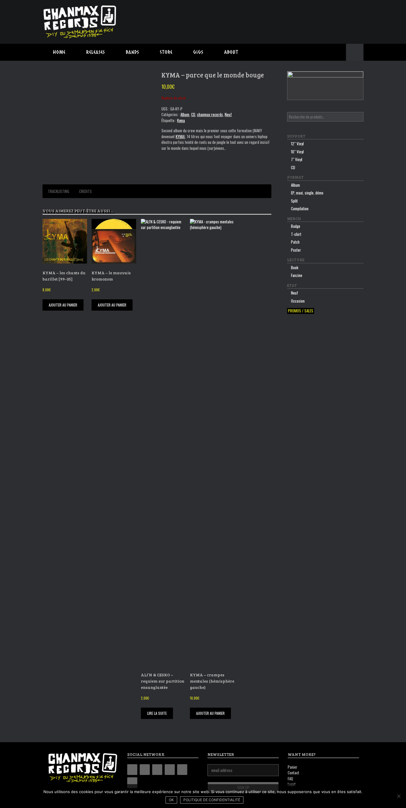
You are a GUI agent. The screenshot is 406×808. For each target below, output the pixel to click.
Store (166, 52)
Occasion (298, 301)
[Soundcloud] (132, 782)
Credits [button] (85, 191)
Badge (295, 226)
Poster (296, 250)
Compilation (300, 208)
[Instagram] (157, 769)
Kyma (181, 120)
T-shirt (296, 234)
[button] (354, 52)
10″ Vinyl (297, 152)
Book (294, 267)
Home (59, 52)
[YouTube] (170, 769)
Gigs (198, 52)
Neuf (228, 114)
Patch (295, 242)
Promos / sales (300, 311)
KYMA (180, 136)
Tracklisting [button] (58, 191)
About (231, 52)
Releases (95, 52)
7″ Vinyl (296, 159)
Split (294, 201)
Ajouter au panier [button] (63, 304)
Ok (171, 800)
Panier (293, 767)
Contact (293, 773)
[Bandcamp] (132, 769)
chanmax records (210, 114)
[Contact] (182, 769)
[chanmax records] (80, 21)
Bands (132, 52)
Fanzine (296, 275)
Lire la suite (157, 713)
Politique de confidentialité (211, 800)
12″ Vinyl (297, 144)
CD (193, 114)
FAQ (290, 778)
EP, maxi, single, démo (307, 193)
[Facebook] (145, 769)
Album (184, 114)
